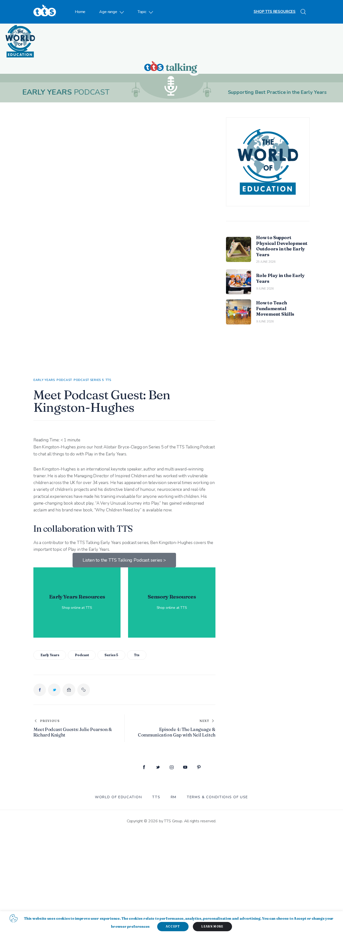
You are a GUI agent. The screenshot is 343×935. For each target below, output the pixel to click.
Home (80, 12)
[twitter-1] (158, 767)
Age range (108, 12)
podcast (82, 655)
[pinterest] (199, 767)
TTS (108, 380)
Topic (142, 12)
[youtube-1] (185, 767)
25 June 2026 (265, 262)
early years (49, 655)
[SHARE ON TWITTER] (54, 690)
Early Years (44, 380)
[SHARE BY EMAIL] (69, 690)
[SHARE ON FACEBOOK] (39, 690)
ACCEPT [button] (173, 926)
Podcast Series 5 (89, 380)
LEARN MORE (212, 926)
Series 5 (111, 655)
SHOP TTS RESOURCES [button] (275, 11)
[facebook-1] (144, 767)
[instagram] (171, 767)
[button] (83, 690)
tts (136, 655)
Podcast (64, 380)
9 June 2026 (265, 289)
